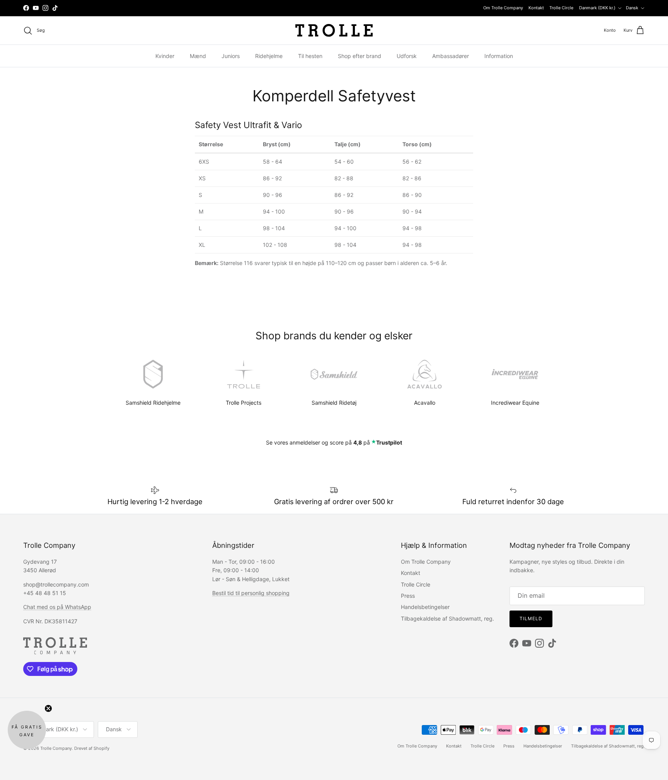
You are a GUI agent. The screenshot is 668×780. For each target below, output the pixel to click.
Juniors (231, 56)
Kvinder (164, 56)
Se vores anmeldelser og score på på (334, 442)
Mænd (198, 56)
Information (498, 56)
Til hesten (310, 56)
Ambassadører (450, 56)
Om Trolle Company (503, 7)
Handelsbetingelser (425, 607)
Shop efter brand (359, 56)
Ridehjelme (269, 56)
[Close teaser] (48, 708)
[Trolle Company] (334, 30)
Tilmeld (531, 618)
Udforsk (407, 56)
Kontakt (536, 7)
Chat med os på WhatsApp (57, 607)
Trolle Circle (561, 7)
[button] (27, 730)
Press (408, 595)
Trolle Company (56, 748)
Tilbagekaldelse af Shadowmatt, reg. (447, 618)
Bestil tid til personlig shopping (251, 593)
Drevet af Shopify (91, 748)
